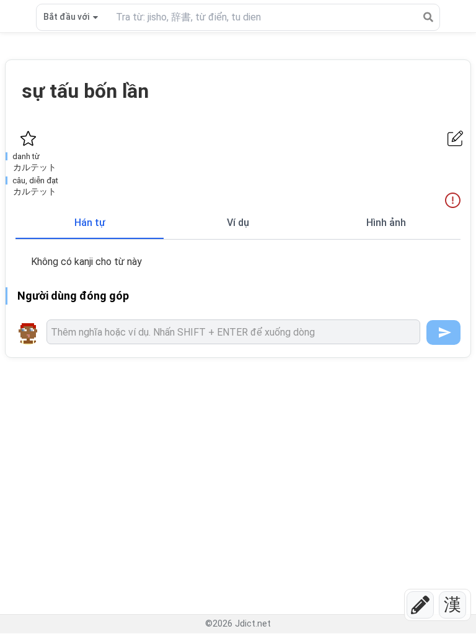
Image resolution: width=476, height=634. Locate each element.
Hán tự (89, 222)
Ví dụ (238, 222)
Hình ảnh (386, 222)
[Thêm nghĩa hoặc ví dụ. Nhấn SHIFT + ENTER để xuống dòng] (233, 331)
